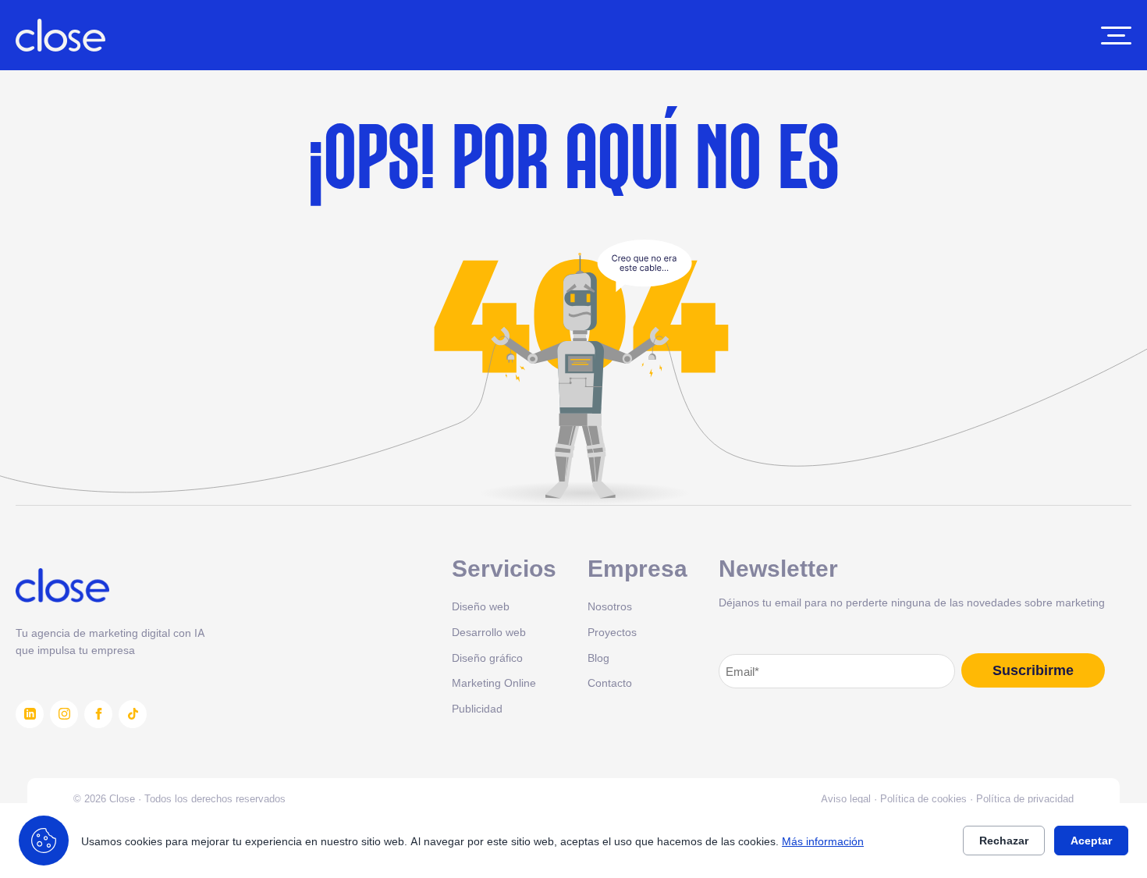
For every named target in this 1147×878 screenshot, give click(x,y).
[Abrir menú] (1116, 35)
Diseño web (481, 606)
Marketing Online (494, 682)
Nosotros (610, 606)
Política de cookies (923, 798)
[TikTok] (133, 714)
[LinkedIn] (30, 714)
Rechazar (1003, 840)
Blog (598, 657)
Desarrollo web (489, 631)
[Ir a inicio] (60, 35)
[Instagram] (64, 714)
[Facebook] (98, 714)
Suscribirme (1033, 670)
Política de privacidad (1025, 798)
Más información (823, 841)
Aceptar (1091, 840)
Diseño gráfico (487, 657)
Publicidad (477, 708)
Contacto (610, 682)
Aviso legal (846, 798)
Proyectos (612, 631)
